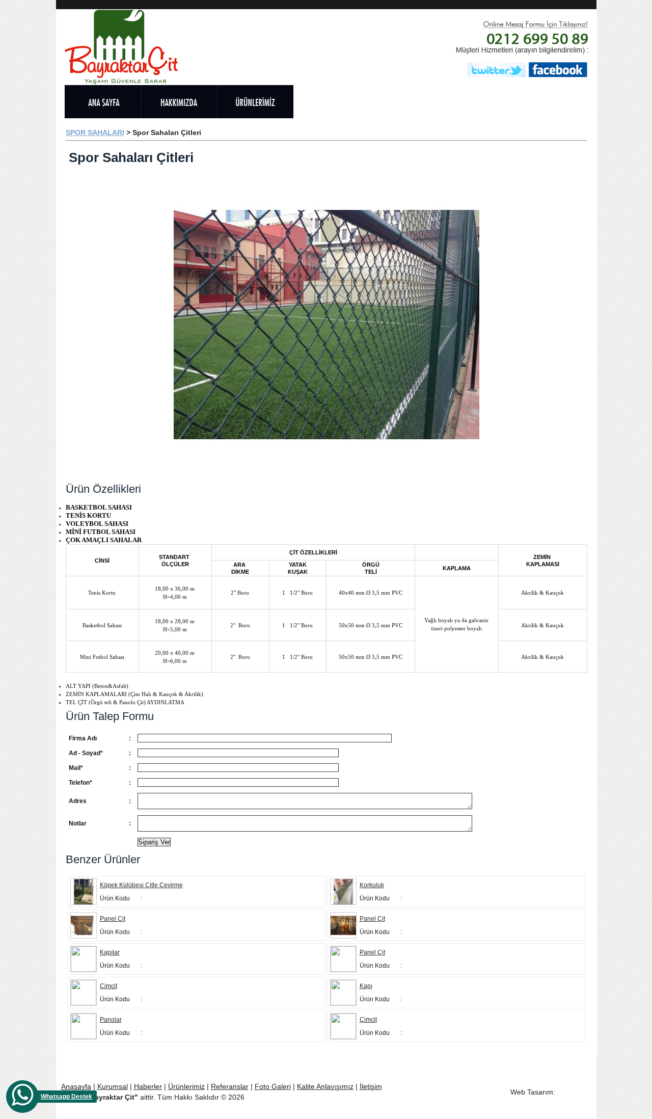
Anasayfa (76, 1086)
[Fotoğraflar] (484, 102)
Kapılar (110, 952)
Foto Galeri (273, 1086)
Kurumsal (112, 1086)
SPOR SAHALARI (95, 132)
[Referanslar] (331, 102)
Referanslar (230, 1086)
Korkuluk (372, 885)
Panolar (111, 1019)
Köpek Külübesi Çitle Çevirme (141, 885)
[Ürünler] (255, 102)
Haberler (148, 1086)
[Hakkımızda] (179, 102)
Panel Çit (112, 918)
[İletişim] (556, 102)
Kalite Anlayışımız (325, 1086)
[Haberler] (408, 102)
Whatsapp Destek (66, 1096)
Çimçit (108, 986)
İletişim (371, 1086)
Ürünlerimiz (186, 1086)
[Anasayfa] (102, 102)
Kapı (366, 986)
